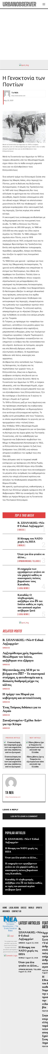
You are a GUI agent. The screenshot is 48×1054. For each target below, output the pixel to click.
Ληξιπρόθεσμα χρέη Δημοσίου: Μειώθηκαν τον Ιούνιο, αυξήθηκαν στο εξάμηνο (23, 656)
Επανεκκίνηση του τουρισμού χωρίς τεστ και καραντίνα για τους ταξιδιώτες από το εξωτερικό (12, 761)
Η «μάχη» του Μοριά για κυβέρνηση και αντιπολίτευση (22, 696)
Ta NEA (14, 92)
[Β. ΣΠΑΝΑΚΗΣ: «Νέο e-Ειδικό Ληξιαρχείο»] (9, 526)
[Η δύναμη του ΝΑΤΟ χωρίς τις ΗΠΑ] (9, 541)
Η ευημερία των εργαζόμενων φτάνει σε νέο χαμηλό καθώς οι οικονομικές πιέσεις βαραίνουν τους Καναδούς (31, 576)
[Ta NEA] (7, 93)
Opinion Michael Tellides (28, 561)
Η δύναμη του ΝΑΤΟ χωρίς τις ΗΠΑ (30, 540)
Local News (23, 588)
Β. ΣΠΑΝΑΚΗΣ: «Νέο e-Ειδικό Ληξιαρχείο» (31, 524)
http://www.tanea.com (18, 95)
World (21, 545)
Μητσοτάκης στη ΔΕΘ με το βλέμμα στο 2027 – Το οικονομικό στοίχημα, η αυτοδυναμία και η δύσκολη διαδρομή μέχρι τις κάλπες (24, 677)
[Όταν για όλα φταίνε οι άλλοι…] (9, 557)
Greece (21, 530)
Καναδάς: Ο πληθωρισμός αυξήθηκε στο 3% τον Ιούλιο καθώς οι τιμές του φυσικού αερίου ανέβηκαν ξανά (30, 602)
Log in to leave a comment (24, 816)
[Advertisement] (24, 34)
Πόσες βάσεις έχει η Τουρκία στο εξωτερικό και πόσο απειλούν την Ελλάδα (35, 761)
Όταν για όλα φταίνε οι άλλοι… (31, 555)
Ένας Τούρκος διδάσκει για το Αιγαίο (22, 709)
